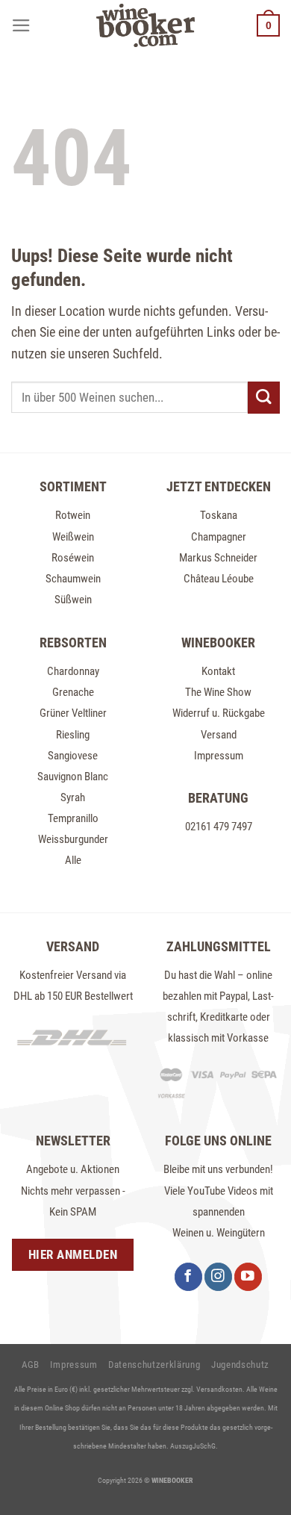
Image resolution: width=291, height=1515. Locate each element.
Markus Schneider (218, 557)
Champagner (218, 537)
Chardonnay (73, 671)
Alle (73, 860)
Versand (219, 734)
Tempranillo (73, 818)
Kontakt (218, 671)
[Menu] (21, 25)
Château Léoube (219, 578)
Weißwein (73, 537)
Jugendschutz (240, 1364)
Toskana (218, 515)
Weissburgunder (73, 839)
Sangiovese (73, 755)
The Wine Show (218, 692)
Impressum (218, 755)
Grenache (73, 692)
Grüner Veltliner (73, 713)
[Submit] (264, 398)
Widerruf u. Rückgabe (218, 713)
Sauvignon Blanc (72, 776)
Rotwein (72, 515)
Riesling (73, 734)
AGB (31, 1364)
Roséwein (72, 557)
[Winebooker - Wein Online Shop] (145, 25)
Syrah (72, 797)
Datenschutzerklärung (154, 1364)
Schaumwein (73, 578)
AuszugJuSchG (193, 1446)
